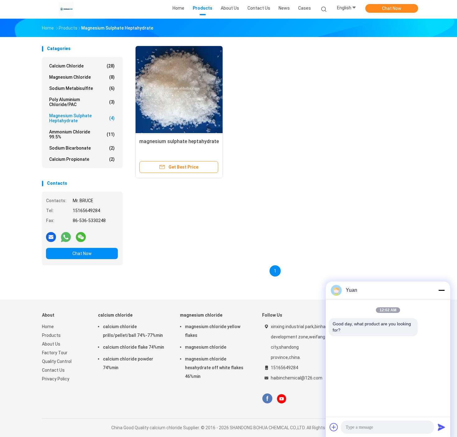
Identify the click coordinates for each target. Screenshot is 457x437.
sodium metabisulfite (82, 88)
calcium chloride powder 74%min (128, 363)
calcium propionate (82, 159)
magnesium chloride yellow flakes (212, 331)
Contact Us (53, 370)
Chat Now (391, 8)
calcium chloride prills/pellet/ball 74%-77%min (133, 331)
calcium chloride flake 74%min (133, 347)
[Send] (441, 427)
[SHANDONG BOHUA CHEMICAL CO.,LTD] (66, 9)
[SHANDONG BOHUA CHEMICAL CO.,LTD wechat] (81, 237)
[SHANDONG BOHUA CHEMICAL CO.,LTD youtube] (281, 398)
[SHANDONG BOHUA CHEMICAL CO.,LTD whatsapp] (66, 237)
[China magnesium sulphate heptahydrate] (179, 89)
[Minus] (441, 290)
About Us (51, 344)
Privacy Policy (55, 378)
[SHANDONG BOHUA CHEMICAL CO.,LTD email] (51, 237)
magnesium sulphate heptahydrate (82, 118)
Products (51, 335)
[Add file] (334, 427)
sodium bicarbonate (82, 148)
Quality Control (57, 361)
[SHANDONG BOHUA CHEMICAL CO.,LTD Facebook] (267, 398)
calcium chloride (82, 65)
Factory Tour (54, 352)
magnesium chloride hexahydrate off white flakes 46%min (214, 367)
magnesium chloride (82, 77)
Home (48, 326)
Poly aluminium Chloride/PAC (82, 102)
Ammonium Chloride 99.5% (82, 134)
